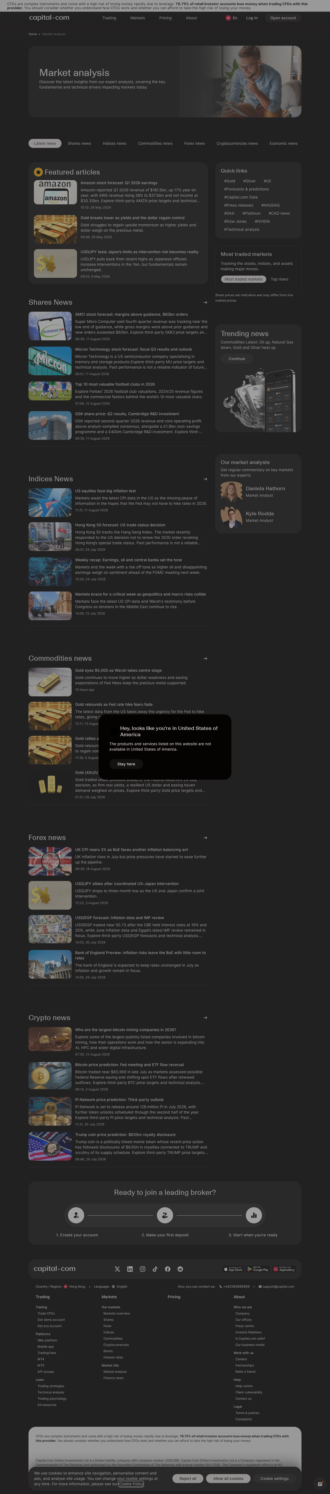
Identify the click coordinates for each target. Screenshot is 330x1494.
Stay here (126, 764)
